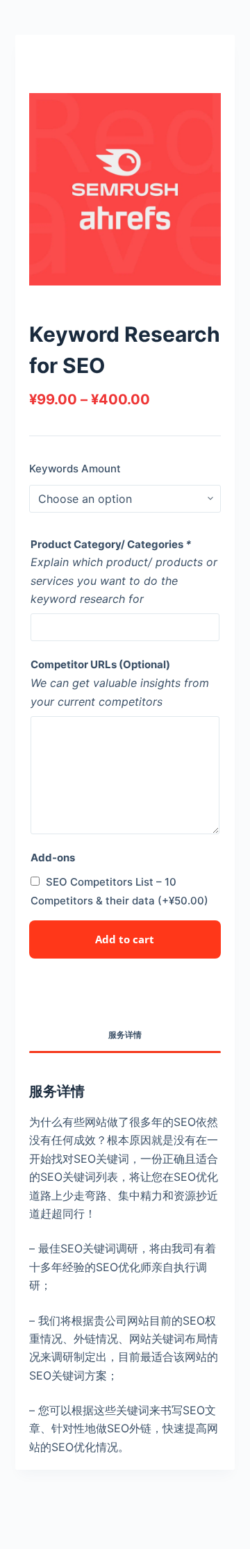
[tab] (125, 1035)
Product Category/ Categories (111, 544)
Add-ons (53, 857)
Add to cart (124, 939)
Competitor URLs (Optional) (100, 664)
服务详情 (125, 1035)
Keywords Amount (75, 468)
